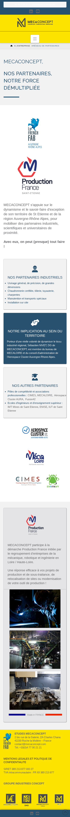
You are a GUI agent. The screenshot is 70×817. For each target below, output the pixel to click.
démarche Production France (27, 549)
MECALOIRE (44, 395)
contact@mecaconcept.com (43, 4)
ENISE (43, 406)
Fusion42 (30, 399)
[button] (35, 39)
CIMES (32, 395)
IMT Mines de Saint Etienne (23, 406)
